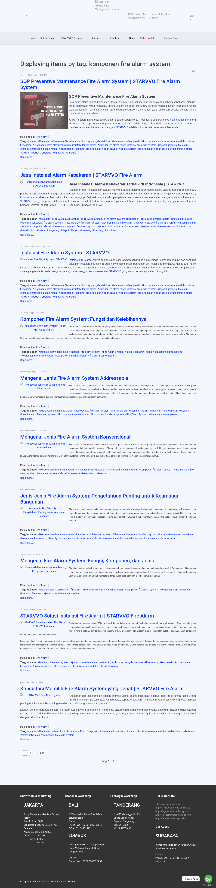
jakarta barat (94, 148)
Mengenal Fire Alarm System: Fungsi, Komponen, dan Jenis (87, 561)
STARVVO (122, 127)
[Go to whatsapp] (208, 879)
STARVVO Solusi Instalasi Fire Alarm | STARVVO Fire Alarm (87, 616)
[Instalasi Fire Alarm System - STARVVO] (44, 259)
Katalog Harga (47, 38)
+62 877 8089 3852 (160, 14)
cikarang (46, 152)
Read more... (27, 157)
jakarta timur (146, 148)
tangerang (177, 148)
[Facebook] (21, 15)
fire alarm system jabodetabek (93, 141)
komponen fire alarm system (159, 141)
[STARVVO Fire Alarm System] (44, 695)
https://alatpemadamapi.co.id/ (170, 818)
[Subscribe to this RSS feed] (193, 71)
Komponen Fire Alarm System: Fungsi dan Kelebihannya (83, 319)
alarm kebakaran (135, 351)
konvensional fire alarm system (57, 469)
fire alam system (47, 473)
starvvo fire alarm (156, 222)
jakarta (80, 148)
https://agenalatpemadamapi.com (172, 811)
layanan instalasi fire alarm (117, 222)
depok (189, 148)
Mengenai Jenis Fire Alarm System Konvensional (75, 437)
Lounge (96, 38)
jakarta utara (162, 148)
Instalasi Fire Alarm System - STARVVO (64, 253)
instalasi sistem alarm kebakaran (52, 145)
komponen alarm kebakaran (47, 226)
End (42, 752)
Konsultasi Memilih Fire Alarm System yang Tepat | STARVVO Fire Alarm (102, 688)
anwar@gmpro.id (136, 17)
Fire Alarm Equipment (86, 731)
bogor (35, 152)
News (132, 38)
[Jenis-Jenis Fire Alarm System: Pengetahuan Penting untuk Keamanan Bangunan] (44, 512)
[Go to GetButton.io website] (208, 885)
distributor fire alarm (85, 145)
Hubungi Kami (171, 38)
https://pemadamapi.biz (168, 804)
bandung (71, 152)
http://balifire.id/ (183, 807)
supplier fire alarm (109, 145)
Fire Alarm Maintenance (66, 218)
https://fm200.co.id (165, 807)
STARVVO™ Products (72, 38)
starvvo (139, 222)
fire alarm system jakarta (126, 141)
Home (33, 38)
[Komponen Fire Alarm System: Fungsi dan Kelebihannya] (44, 328)
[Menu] (180, 38)
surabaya (59, 152)
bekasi (25, 152)
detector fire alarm (32, 593)
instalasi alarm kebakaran (34, 197)
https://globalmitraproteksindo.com (173, 815)
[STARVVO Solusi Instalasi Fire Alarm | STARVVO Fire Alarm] (44, 624)
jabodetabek (67, 148)
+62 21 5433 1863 (137, 14)
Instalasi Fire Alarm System (84, 260)
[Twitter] (26, 15)
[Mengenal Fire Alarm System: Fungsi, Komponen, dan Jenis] (44, 569)
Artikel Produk (147, 38)
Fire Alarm (41, 136)
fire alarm (82, 102)
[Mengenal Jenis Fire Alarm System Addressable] (44, 386)
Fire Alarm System (63, 141)
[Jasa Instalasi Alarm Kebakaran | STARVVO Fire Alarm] (44, 184)
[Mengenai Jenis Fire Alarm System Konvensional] (44, 445)
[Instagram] (37, 15)
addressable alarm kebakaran (56, 410)
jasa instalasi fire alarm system (139, 145)
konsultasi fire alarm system (47, 222)
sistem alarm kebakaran (177, 410)
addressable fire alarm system (92, 410)
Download (114, 38)
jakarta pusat (110, 148)
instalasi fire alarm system (85, 351)
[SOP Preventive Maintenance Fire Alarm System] (44, 110)
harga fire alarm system (45, 148)
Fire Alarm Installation (113, 731)
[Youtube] (32, 15)
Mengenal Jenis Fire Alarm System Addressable (74, 378)
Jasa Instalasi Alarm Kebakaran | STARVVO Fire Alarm (81, 175)
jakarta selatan (128, 148)
